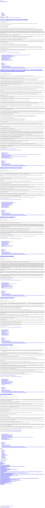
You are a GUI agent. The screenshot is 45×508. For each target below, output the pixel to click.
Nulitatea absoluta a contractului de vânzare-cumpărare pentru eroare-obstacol (9, 475)
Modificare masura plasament (5, 207)
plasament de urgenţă (9, 430)
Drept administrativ (4, 450)
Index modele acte (3, 14)
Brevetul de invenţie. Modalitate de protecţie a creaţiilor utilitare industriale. (8, 469)
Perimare (2, 287)
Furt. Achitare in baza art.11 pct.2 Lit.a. (4, 477)
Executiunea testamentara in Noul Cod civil (5, 468)
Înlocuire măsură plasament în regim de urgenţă (6, 60)
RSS (19, 17)
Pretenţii (2, 63)
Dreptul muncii (3, 455)
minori (6, 237)
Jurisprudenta (11, 52)
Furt (0, 464)
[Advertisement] (22, 7)
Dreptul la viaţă (2, 483)
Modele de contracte (4, 457)
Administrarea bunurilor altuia (3, 467)
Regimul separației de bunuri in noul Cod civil (5, 480)
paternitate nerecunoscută (12, 375)
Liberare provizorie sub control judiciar (6, 66)
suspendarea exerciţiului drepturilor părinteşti (16, 430)
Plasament (3, 384)
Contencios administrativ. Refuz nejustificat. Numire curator (7, 473)
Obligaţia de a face (3, 160)
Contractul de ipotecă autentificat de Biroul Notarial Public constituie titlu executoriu (9, 479)
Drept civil (3, 451)
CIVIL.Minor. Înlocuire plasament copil (6, 58)
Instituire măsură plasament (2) (7, 297)
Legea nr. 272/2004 (4, 198)
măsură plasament (8, 198)
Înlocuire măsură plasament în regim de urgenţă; (7, 59)
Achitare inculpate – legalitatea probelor (4, 476)
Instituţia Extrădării (2, 484)
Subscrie (19, 52)
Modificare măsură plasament (5, 206)
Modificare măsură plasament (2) (7, 217)
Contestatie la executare (4, 211)
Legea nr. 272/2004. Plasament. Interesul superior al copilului (14, 19)
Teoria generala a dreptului (4, 459)
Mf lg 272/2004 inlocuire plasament (5, 383)
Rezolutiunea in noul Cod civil (3, 482)
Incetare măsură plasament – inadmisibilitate (6, 155)
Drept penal (3, 453)
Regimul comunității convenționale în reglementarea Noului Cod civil (8, 481)
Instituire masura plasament (4, 331)
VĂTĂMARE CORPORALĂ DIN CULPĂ (6, 163)
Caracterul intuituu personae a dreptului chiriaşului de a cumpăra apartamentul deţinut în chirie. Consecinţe (13, 214)
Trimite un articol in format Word (10, 17)
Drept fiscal (3, 452)
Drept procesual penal (4, 454)
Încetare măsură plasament (4, 152)
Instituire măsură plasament (4, 329)
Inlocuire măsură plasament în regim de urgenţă (6, 55)
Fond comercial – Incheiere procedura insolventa (7, 241)
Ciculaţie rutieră (3, 64)
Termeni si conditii (3, 15)
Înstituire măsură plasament (4, 330)
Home (2, 12)
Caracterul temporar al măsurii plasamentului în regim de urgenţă (8, 202)
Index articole (3, 13)
